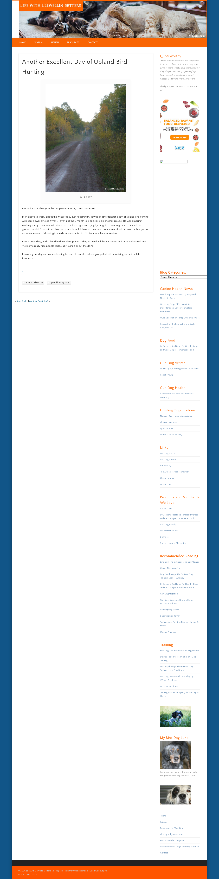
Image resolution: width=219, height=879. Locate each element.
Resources (73, 42)
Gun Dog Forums (168, 459)
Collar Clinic (166, 508)
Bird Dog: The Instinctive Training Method (179, 562)
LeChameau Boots (169, 531)
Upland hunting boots (60, 282)
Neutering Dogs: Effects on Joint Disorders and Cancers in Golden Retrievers (176, 308)
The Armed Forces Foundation (174, 472)
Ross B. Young (166, 375)
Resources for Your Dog (171, 828)
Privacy (163, 822)
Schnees (164, 537)
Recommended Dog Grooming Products (179, 846)
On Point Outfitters (169, 686)
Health (55, 42)
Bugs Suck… (22, 301)
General (38, 42)
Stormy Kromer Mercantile (173, 543)
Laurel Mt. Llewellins (34, 282)
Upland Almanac (168, 632)
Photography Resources (171, 834)
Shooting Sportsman (170, 616)
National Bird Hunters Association (176, 416)
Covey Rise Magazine (170, 568)
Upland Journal (167, 478)
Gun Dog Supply (168, 524)
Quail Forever (166, 428)
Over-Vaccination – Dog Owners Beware (179, 318)
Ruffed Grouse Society (171, 434)
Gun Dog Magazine (169, 594)
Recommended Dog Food (172, 840)
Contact (93, 42)
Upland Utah (166, 484)
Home (23, 42)
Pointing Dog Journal (169, 609)
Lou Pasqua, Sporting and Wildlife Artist (179, 368)
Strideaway (165, 465)
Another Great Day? (38, 301)
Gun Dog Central (168, 453)
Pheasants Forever (169, 422)
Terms (163, 816)
